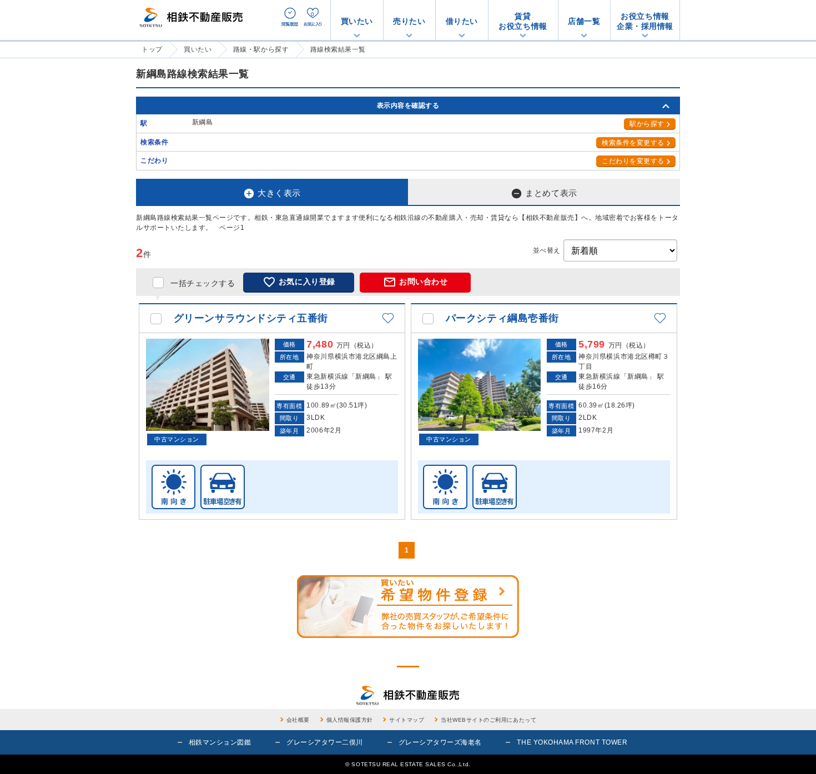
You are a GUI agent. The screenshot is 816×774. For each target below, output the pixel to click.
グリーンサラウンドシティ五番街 (251, 318)
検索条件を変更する (633, 143)
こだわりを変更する (633, 161)
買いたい (357, 21)
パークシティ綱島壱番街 (502, 318)
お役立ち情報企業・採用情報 (645, 21)
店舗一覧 (584, 21)
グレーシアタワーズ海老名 (440, 742)
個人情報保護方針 (349, 720)
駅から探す (646, 124)
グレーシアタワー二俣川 (324, 742)
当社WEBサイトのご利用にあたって (488, 720)
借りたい (462, 21)
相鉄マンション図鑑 (220, 742)
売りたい (409, 21)
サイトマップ (406, 720)
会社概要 (298, 720)
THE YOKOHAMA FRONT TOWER (572, 742)
